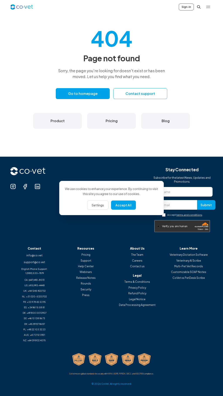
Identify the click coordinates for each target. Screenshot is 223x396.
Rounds (86, 283)
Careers (137, 260)
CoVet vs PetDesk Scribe (188, 277)
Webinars (86, 272)
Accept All (123, 205)
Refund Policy (137, 293)
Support (86, 260)
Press (86, 295)
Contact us (137, 266)
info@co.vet (34, 255)
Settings (98, 205)
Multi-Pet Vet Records (188, 266)
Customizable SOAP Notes (188, 272)
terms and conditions (189, 214)
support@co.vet (34, 262)
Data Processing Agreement (137, 305)
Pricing (85, 254)
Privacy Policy (137, 287)
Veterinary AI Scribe (188, 260)
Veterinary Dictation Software (189, 254)
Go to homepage (83, 93)
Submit (206, 205)
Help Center (86, 266)
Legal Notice (137, 299)
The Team (137, 254)
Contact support (140, 93)
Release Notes (86, 277)
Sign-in (186, 7)
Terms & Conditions (137, 281)
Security (86, 289)
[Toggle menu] (208, 7)
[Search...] (199, 7)
